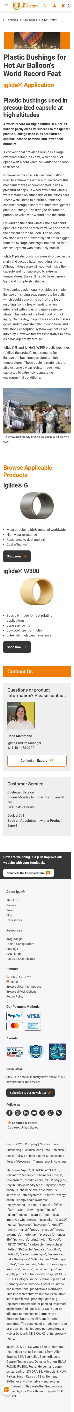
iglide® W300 (35, 347)
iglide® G (10, 347)
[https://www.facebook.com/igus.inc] (9, 1113)
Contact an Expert (34, 761)
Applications (30, 19)
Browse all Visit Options (21, 991)
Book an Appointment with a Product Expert (34, 823)
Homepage (12, 19)
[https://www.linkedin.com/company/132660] (26, 1113)
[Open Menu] (6, 5)
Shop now (14, 556)
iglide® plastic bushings (21, 256)
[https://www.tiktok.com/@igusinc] (50, 1113)
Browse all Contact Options (23, 986)
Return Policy (14, 996)
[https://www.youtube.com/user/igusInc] (34, 1113)
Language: (25, 1122)
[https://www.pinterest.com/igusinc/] (59, 1113)
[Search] (44, 6)
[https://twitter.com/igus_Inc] (42, 1113)
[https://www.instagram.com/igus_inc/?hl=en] (18, 1113)
